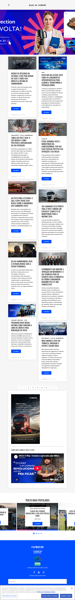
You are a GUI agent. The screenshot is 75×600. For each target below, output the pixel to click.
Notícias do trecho (39, 508)
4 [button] (41, 533)
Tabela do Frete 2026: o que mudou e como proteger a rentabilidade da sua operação (21, 141)
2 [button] (36, 533)
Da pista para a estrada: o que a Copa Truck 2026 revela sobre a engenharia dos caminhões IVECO (22, 202)
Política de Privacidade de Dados (46, 592)
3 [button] (38, 533)
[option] (37, 516)
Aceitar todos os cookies (50, 596)
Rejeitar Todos (66, 596)
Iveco (31, 508)
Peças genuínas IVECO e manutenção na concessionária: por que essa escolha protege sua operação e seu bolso (52, 146)
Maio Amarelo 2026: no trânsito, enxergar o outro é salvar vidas (51, 343)
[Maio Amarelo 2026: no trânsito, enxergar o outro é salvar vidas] (53, 328)
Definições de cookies (9, 596)
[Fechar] (72, 588)
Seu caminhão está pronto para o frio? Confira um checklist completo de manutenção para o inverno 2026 (52, 211)
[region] (37, 592)
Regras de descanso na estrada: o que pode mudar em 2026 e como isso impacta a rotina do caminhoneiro (22, 78)
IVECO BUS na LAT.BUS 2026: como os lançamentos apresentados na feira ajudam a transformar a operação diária (52, 80)
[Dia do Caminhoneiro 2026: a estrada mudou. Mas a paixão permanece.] (22, 249)
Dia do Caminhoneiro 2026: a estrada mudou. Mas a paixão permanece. (22, 264)
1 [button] (34, 533)
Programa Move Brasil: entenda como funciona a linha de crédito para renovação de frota (21, 326)
